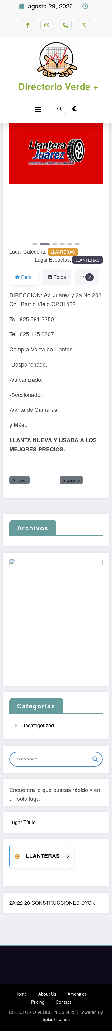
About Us (47, 994)
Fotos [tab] (60, 277)
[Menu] (38, 109)
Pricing (37, 1002)
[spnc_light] (74, 108)
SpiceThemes (56, 1019)
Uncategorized (37, 725)
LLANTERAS (63, 252)
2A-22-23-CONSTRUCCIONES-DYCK (52, 902)
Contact (63, 1002)
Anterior (19, 480)
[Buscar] (59, 108)
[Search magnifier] (95, 759)
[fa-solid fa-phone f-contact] (65, 25)
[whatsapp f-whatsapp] (84, 25)
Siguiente (71, 480)
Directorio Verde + (58, 86)
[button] (16, 217)
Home (21, 994)
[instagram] (46, 25)
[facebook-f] (28, 25)
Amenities (77, 994)
